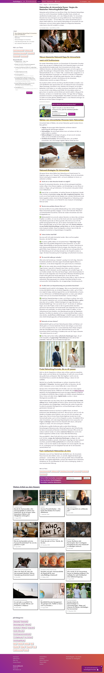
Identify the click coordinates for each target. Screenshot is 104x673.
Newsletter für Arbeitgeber (73, 658)
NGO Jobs (27, 624)
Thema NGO (43, 662)
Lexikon (41, 664)
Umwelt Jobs (17, 627)
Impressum (16, 657)
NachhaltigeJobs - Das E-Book (73, 657)
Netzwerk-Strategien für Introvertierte (23, 39)
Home (41, 4)
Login (89, 1)
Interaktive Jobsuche (31, 1)
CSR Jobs (23, 627)
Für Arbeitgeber (83, 1)
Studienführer (43, 657)
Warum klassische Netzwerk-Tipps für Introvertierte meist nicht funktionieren (26, 34)
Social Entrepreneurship (18, 50)
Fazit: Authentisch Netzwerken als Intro (23, 43)
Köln (32, 644)
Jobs (24, 1)
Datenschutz (16, 658)
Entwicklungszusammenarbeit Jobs (22, 634)
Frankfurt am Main (18, 650)
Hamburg (26, 644)
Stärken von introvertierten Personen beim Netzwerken (24, 37)
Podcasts (44, 1)
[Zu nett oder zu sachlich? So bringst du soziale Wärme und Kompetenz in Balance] (25, 590)
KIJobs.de (15, 668)
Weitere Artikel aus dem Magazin (26, 486)
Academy (42, 658)
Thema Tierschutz (44, 660)
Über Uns (15, 660)
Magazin (39, 1)
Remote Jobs (24, 621)
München (20, 644)
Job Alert (58, 1)
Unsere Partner (17, 662)
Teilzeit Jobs (16, 621)
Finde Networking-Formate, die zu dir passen (24, 41)
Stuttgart (23, 647)
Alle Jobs (28, 92)
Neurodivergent (24, 56)
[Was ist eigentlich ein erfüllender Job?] (78, 497)
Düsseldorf (16, 647)
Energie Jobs (31, 627)
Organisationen (50, 1)
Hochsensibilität (31, 53)
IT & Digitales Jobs (18, 637)
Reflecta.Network (79, 390)
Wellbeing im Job (28, 50)
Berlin (15, 644)
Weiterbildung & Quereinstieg (20, 53)
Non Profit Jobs (28, 637)
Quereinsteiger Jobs (18, 624)
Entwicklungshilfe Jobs (19, 640)
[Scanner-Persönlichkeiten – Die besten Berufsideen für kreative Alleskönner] (52, 497)
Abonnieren (71, 114)
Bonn (34, 647)
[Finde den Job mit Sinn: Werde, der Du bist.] (52, 529)
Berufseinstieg (16, 56)
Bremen (26, 650)
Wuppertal (29, 647)
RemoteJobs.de (17, 670)
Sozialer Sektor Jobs (19, 631)
